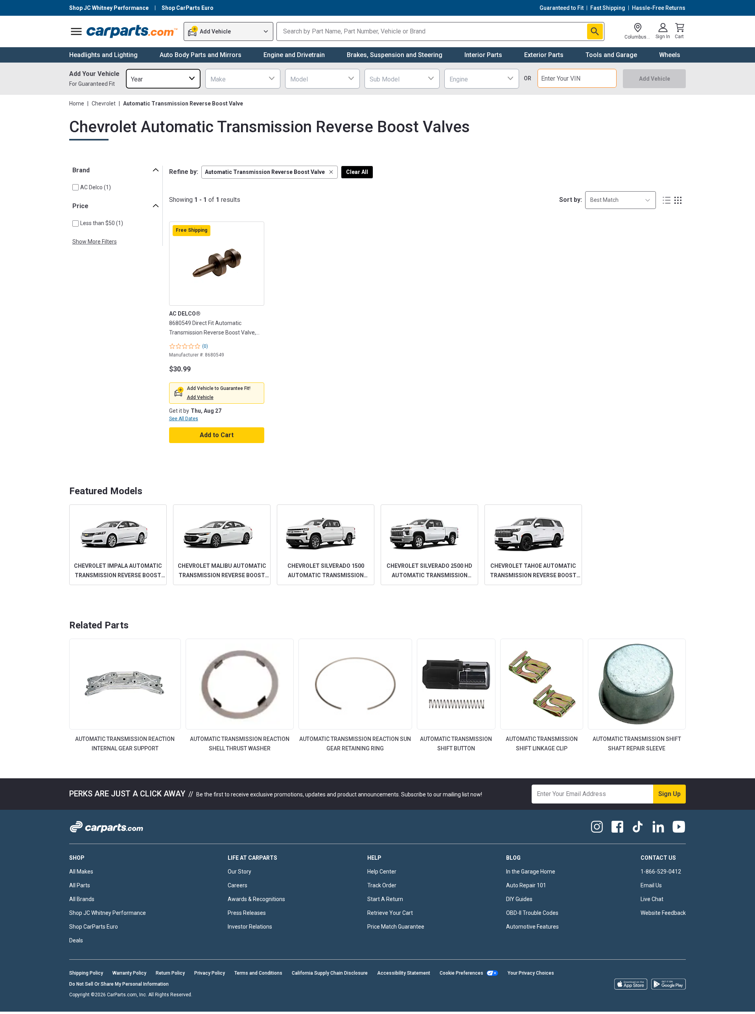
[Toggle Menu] (76, 31)
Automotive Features (532, 926)
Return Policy (170, 973)
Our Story (239, 871)
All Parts (79, 885)
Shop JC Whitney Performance (107, 913)
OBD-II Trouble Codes (532, 913)
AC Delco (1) (95, 187)
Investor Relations (250, 926)
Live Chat (652, 899)
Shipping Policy (86, 973)
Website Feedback (663, 913)
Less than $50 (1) (101, 223)
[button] (269, 172)
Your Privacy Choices (531, 973)
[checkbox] (75, 187)
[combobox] (163, 78)
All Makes (81, 871)
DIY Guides (519, 899)
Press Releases (247, 913)
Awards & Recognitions (256, 899)
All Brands (81, 899)
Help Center (381, 871)
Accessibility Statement (403, 973)
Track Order (381, 885)
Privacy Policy (209, 973)
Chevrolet (104, 103)
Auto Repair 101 (526, 885)
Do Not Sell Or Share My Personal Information (119, 984)
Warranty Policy (129, 973)
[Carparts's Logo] (132, 31)
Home (76, 103)
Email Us (651, 885)
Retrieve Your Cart (390, 913)
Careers (237, 885)
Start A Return (385, 899)
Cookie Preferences (461, 973)
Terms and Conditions (258, 973)
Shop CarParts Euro (93, 926)
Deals (76, 940)
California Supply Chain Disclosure (330, 973)
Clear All (357, 172)
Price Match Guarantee (395, 926)
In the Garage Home (530, 871)
